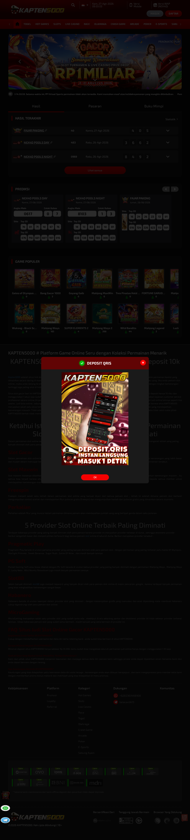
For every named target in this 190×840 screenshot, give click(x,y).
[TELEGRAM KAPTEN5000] (4, 819)
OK (95, 477)
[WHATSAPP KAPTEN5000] (4, 807)
